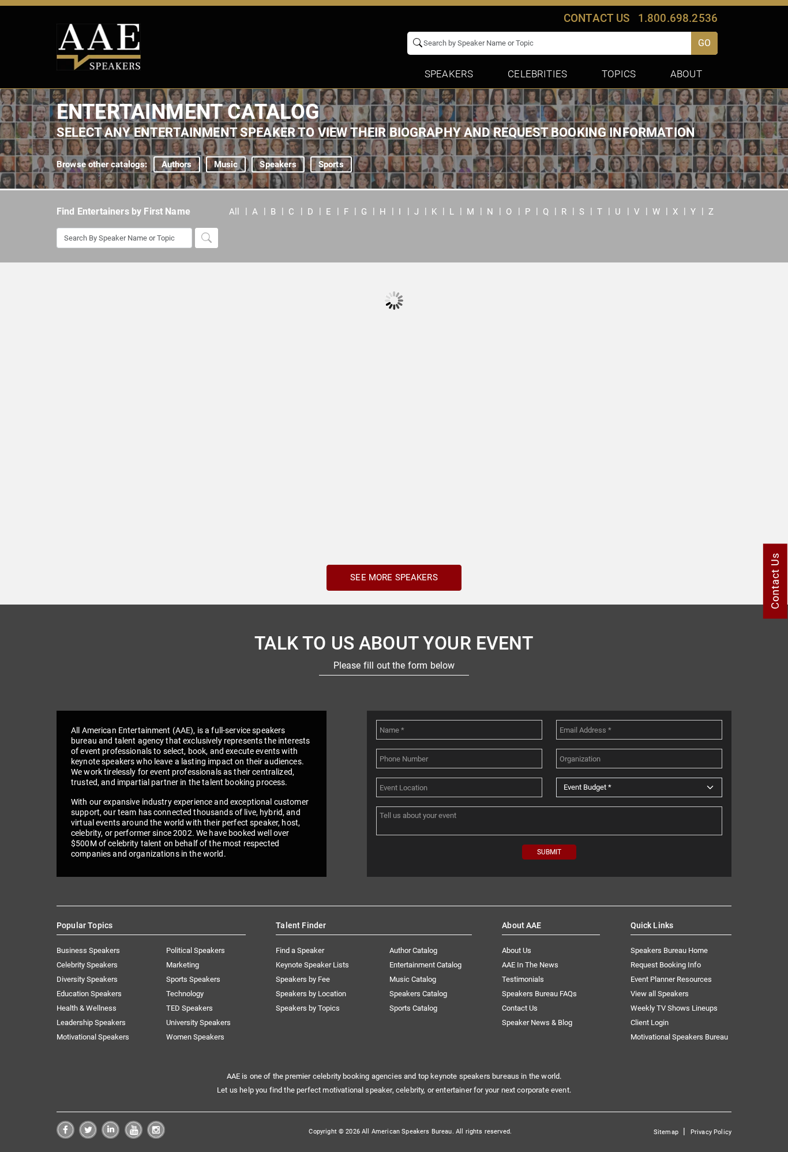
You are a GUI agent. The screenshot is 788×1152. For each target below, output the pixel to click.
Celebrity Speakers (87, 964)
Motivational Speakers (93, 1037)
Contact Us (520, 1008)
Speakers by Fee (303, 979)
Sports (331, 164)
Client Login (650, 1022)
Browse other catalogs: (102, 164)
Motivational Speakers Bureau (679, 1037)
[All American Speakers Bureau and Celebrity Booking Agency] (99, 46)
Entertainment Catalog (425, 964)
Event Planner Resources (671, 979)
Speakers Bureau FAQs (539, 993)
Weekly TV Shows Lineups (674, 1008)
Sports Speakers (193, 979)
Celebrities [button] (537, 74)
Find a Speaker (300, 950)
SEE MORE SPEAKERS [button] (394, 577)
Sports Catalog (413, 1008)
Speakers (278, 164)
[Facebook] (65, 1135)
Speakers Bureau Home (669, 950)
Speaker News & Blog (537, 1022)
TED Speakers (189, 1008)
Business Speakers (88, 950)
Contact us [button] (597, 18)
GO (704, 42)
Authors (177, 164)
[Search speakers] (206, 238)
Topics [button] (619, 74)
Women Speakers (195, 1037)
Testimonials (523, 979)
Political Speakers (195, 950)
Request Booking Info (666, 964)
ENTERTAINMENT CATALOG (188, 112)
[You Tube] (133, 1135)
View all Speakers (660, 993)
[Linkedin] (110, 1135)
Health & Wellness (87, 1008)
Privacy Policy (711, 1132)
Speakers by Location (311, 993)
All (234, 212)
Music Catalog (412, 979)
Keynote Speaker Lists (312, 964)
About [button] (686, 74)
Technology (185, 993)
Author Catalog (413, 950)
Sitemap (666, 1132)
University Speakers (198, 1022)
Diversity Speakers (87, 979)
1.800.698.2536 (678, 18)
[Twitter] (88, 1135)
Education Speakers (89, 993)
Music (226, 164)
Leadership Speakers (91, 1022)
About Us (516, 950)
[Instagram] (156, 1135)
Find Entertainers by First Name (123, 211)
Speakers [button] (449, 74)
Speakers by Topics (308, 1008)
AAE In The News (530, 964)
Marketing (182, 964)
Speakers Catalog (418, 993)
